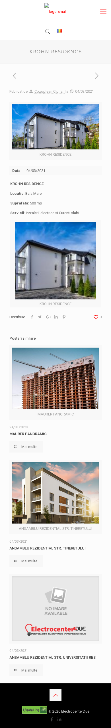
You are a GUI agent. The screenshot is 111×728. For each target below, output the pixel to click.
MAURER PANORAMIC (28, 434)
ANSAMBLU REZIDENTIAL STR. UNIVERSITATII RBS (52, 657)
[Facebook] (52, 719)
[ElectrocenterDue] (55, 11)
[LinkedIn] (59, 719)
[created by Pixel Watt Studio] (35, 711)
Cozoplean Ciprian (49, 91)
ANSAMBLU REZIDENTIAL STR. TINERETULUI (47, 548)
